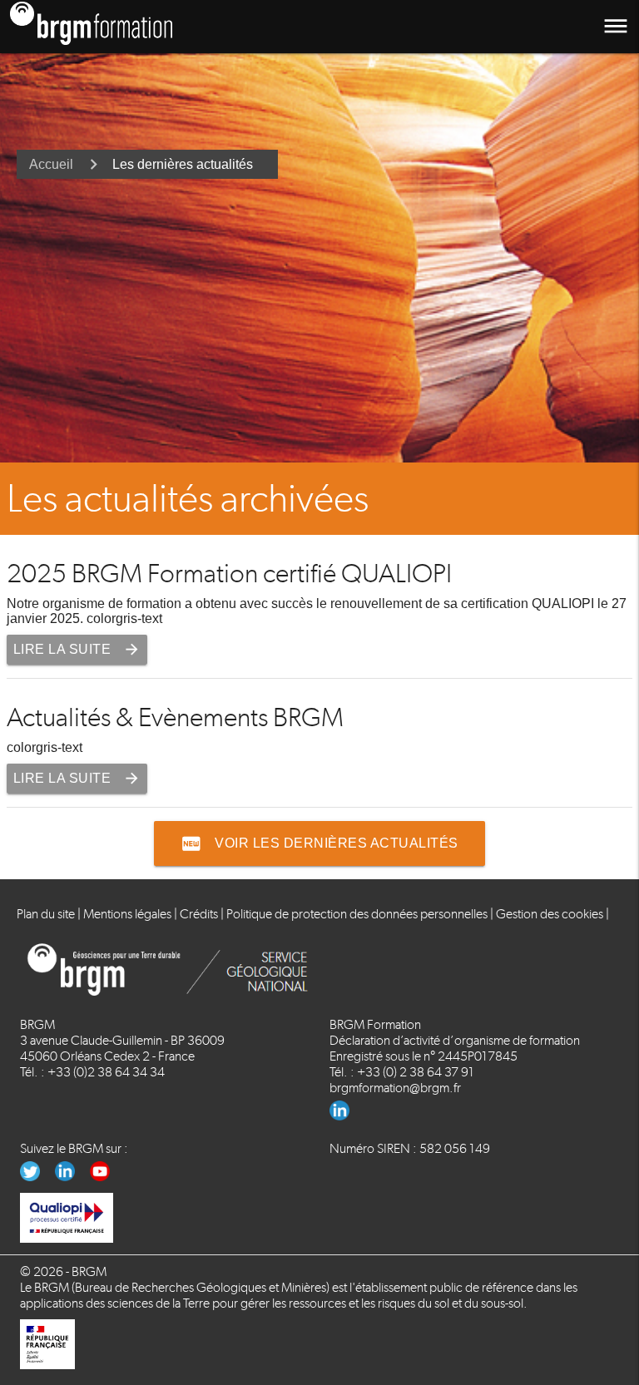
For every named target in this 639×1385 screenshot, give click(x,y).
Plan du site (46, 914)
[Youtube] (106, 1177)
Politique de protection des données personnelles (357, 914)
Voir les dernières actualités (319, 843)
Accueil (51, 164)
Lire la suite (77, 649)
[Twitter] (37, 1177)
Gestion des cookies (549, 914)
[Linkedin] (345, 1116)
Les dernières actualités (182, 164)
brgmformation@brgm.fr (395, 1088)
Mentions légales (127, 914)
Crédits (199, 914)
